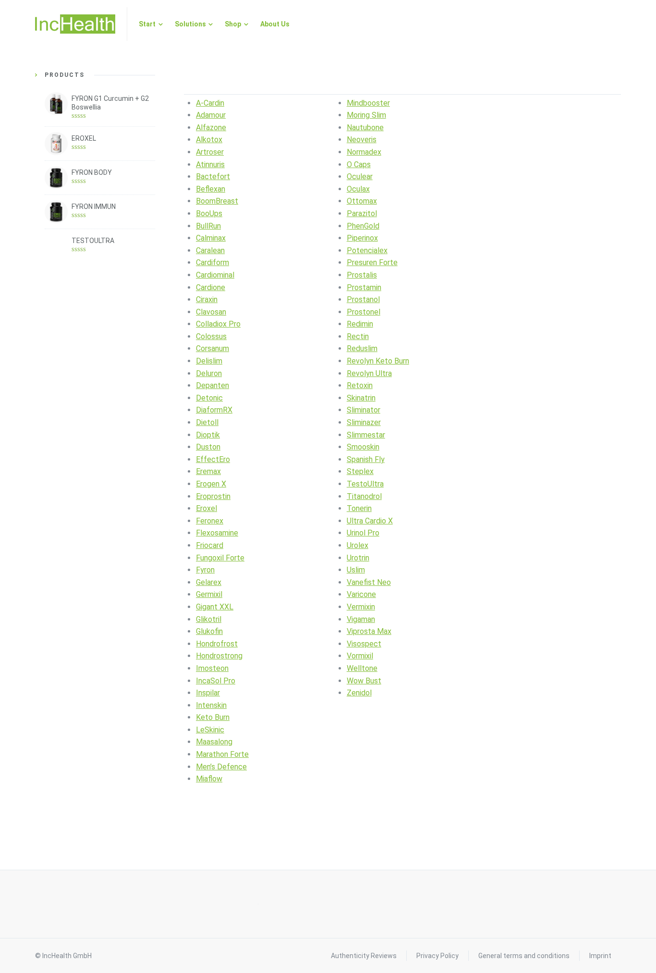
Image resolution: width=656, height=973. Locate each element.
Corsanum (212, 348)
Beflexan (210, 189)
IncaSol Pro (215, 680)
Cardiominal (215, 275)
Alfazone (211, 127)
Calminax (211, 238)
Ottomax (362, 201)
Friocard (209, 545)
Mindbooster (368, 103)
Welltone (362, 668)
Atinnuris (210, 164)
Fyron (205, 569)
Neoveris (362, 139)
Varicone (361, 594)
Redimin (360, 323)
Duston (208, 446)
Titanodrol (364, 496)
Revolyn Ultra (369, 373)
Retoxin (360, 385)
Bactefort (213, 176)
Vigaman (361, 619)
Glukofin (209, 631)
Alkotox (209, 139)
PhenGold (363, 226)
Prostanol (363, 299)
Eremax (208, 471)
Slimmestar (366, 434)
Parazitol (362, 213)
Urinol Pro (363, 532)
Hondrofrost (217, 643)
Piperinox (362, 238)
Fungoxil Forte (220, 557)
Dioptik (208, 434)
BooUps (209, 213)
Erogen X (211, 483)
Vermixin (361, 606)
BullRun (208, 226)
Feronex (209, 520)
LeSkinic (210, 729)
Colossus (211, 336)
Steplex (360, 471)
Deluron (209, 373)
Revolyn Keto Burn (378, 360)
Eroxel (206, 508)
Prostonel (363, 311)
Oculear (360, 176)
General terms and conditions (524, 956)
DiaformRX (214, 409)
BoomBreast (217, 201)
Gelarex (208, 582)
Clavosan (211, 311)
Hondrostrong (219, 655)
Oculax (358, 189)
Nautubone (365, 127)
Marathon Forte (222, 754)
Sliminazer (364, 422)
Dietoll (207, 422)
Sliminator (363, 409)
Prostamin (364, 287)
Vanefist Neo (369, 582)
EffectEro (213, 459)
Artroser (210, 152)
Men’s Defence (221, 766)
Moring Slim (366, 115)
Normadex (364, 152)
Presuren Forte (372, 262)
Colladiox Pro (218, 323)
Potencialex (367, 250)
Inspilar (208, 692)
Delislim (209, 360)
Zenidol (359, 692)
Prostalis (362, 275)
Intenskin (211, 705)
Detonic (209, 397)
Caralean (210, 250)
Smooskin (363, 446)
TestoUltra (365, 483)
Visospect (364, 643)
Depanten (212, 385)
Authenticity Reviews (364, 956)
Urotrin (358, 557)
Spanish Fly (366, 459)
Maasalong (214, 741)
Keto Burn (213, 717)
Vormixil (360, 655)
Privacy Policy (437, 956)
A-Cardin (210, 103)
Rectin (358, 336)
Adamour (211, 115)
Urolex (357, 545)
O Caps (359, 164)
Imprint (600, 956)
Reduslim (362, 348)
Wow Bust (364, 680)
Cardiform (212, 262)
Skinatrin (361, 397)
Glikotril (208, 619)
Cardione (210, 287)
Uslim (356, 569)
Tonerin (359, 508)
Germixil (209, 594)
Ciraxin (207, 299)
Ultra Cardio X (370, 520)
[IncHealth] (75, 24)
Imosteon (212, 668)
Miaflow (209, 778)
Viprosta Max (369, 631)
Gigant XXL (214, 606)
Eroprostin (213, 496)
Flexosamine (217, 532)
